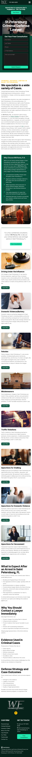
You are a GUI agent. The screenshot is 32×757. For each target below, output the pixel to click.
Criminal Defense (5, 726)
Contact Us (4, 739)
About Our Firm (5, 730)
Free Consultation (16, 244)
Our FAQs (3, 735)
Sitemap (20, 749)
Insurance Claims (5, 728)
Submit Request (16, 67)
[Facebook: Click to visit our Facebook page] (16, 713)
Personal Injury (5, 724)
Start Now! (16, 12)
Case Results (4, 732)
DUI (23, 126)
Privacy (24, 749)
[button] (13, 2)
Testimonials (4, 737)
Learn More (5, 287)
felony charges (15, 116)
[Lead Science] (5, 747)
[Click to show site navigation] (29, 2)
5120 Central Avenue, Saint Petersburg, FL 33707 (23, 729)
